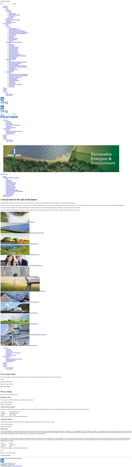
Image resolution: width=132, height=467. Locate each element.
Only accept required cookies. (9, 452)
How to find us (9, 95)
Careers (5, 90)
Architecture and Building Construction (17, 65)
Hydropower (11, 44)
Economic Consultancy (14, 78)
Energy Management (13, 38)
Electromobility (12, 34)
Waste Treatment (12, 58)
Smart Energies (12, 83)
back (7, 8)
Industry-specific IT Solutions (15, 84)
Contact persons (9, 94)
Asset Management (13, 79)
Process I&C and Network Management (17, 33)
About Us (5, 7)
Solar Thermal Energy (13, 48)
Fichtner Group (9, 18)
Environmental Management (15, 54)
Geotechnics (11, 70)
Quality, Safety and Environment (13, 19)
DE (1, 105)
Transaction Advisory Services (15, 76)
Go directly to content (5, 1)
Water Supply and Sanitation (15, 63)
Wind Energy (12, 45)
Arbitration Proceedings (14, 80)
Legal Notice (7, 458)
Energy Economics (13, 28)
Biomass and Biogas (13, 49)
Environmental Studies (14, 52)
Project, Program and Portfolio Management (18, 74)
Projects (5, 89)
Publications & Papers (11, 22)
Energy (7, 26)
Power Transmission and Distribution (17, 31)
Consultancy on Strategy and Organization (18, 75)
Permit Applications (13, 53)
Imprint (8, 386)
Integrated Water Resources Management (18, 62)
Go (14, 3)
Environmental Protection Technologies (17, 55)
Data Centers (11, 86)
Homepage (5, 6)
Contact (5, 91)
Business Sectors (7, 23)
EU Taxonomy (12, 16)
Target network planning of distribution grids (18, 32)
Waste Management (13, 57)
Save (2, 450)
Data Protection (13, 458)
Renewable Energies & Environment (14, 42)
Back (2, 452)
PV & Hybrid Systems (14, 47)
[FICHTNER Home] (9, 117)
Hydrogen (11, 17)
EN (3, 105)
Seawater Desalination (13, 64)
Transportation (12, 68)
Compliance (8, 21)
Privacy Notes (4, 386)
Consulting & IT (9, 71)
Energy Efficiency (13, 39)
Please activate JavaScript (16, 465)
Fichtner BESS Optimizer (14, 14)
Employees (19, 458)
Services (5, 88)
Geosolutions (12, 85)
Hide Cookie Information (6, 404)
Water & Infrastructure (11, 59)
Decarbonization (12, 13)
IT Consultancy (12, 81)
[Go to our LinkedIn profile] (2, 100)
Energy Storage (12, 35)
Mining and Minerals (13, 69)
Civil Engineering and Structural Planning (18, 66)
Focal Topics (9, 11)
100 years (8, 9)
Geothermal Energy (13, 50)
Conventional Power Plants (15, 29)
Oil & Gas (11, 40)
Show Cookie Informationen (7, 402)
